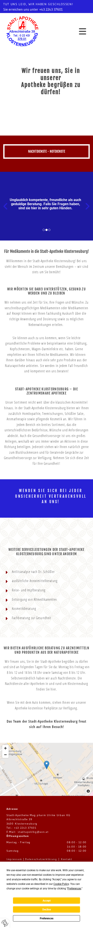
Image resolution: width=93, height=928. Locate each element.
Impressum (14, 859)
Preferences (46, 918)
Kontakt (66, 859)
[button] (46, 151)
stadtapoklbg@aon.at (33, 831)
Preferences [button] (74, 888)
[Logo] (39, 31)
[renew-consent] (5, 923)
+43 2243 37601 (51, 9)
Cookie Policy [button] (61, 883)
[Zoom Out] (5, 754)
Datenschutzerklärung (41, 859)
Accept (47, 900)
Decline (46, 909)
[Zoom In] (5, 748)
